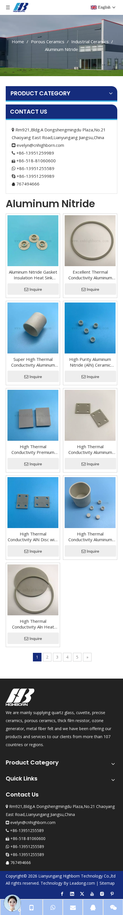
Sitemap (107, 883)
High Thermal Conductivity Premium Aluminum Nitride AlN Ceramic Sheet (32, 449)
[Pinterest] (112, 894)
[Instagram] (102, 894)
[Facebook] (62, 894)
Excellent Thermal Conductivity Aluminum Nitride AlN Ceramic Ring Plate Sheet (90, 274)
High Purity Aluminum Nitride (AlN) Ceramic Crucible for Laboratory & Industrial (90, 362)
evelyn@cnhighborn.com (40, 145)
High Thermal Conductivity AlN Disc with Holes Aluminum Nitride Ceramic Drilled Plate (33, 536)
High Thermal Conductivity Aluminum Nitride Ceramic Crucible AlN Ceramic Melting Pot (90, 536)
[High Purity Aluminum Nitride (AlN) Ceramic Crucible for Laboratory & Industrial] (90, 327)
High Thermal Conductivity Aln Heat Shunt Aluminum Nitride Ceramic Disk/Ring (32, 624)
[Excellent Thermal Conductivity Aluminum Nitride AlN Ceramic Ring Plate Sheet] (90, 240)
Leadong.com (82, 883)
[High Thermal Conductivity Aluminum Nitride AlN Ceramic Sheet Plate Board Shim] (90, 415)
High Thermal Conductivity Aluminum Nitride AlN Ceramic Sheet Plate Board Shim (90, 449)
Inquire (35, 289)
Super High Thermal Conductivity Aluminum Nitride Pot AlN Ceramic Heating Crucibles (33, 362)
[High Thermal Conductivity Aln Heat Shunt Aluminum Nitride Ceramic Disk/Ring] (32, 589)
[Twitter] (82, 894)
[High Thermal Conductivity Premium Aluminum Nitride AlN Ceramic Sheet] (32, 415)
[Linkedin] (72, 894)
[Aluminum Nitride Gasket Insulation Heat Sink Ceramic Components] (32, 240)
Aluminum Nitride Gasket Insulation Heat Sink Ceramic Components (33, 274)
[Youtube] (92, 894)
